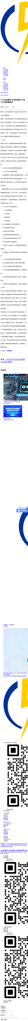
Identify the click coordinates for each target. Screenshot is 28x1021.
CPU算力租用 (8, 845)
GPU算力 (5, 815)
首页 (4, 68)
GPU (8, 359)
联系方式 (3, 1015)
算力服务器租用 (17, 845)
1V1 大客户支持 (7, 823)
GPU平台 (13, 359)
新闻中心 (5, 72)
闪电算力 (9, 350)
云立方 (23, 843)
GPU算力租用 (6, 362)
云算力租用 (24, 845)
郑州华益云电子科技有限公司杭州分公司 (12, 851)
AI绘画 (10, 846)
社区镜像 (5, 71)
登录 (4, 78)
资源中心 (5, 831)
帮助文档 (5, 74)
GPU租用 (21, 359)
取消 (2, 1019)
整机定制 (5, 818)
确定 (5, 1019)
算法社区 (5, 832)
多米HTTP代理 (17, 843)
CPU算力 (5, 816)
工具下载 (5, 75)
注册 (4, 79)
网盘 (4, 826)
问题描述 (3, 1010)
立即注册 (5, 92)
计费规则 (5, 819)
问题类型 (3, 1007)
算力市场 (5, 69)
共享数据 (5, 834)
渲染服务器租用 (5, 846)
